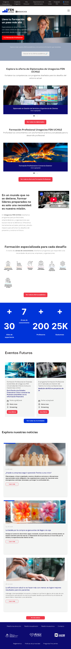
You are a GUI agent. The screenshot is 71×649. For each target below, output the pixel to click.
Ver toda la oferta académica (35, 295)
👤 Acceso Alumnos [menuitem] (66, 3)
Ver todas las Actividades (36, 421)
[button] (35, 115)
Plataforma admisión (31, 626)
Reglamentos (17, 644)
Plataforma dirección (14, 626)
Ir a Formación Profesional (13, 38)
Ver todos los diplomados (35, 122)
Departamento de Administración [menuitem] (38, 3)
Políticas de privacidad (32, 644)
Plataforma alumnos (48, 626)
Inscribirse (12, 412)
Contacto (61, 626)
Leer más (12, 484)
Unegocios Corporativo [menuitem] (6, 3)
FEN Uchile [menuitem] (50, 3)
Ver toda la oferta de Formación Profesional (35, 179)
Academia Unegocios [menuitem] (17, 3)
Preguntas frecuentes (50, 644)
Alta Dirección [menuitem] (26, 3)
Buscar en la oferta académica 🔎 (35, 54)
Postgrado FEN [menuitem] (57, 3)
